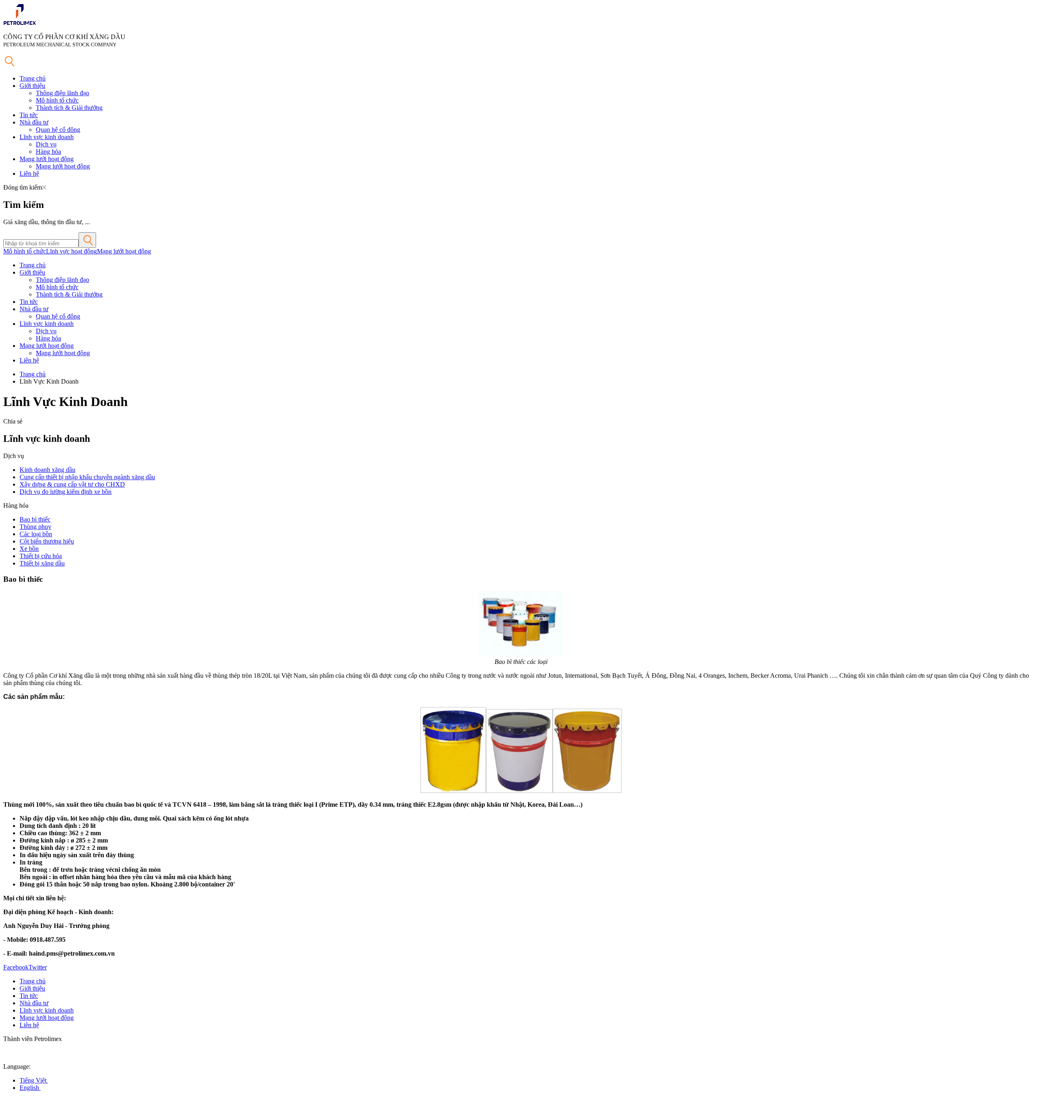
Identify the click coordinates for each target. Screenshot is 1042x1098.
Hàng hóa (48, 151)
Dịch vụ (46, 144)
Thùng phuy (35, 526)
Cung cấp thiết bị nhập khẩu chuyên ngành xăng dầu (87, 477)
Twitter (37, 967)
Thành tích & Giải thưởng (69, 107)
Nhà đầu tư (34, 122)
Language (16, 1066)
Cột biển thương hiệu (47, 541)
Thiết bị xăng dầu (42, 563)
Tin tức (29, 114)
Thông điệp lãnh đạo (62, 92)
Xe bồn (29, 548)
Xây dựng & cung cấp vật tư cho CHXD (72, 484)
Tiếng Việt (34, 1080)
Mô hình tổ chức (57, 100)
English (30, 1087)
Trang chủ (33, 78)
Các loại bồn (36, 533)
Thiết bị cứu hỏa (41, 555)
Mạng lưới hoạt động (47, 158)
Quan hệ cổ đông (58, 129)
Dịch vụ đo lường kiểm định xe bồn (66, 491)
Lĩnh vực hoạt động (71, 251)
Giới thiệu (32, 85)
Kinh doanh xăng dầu (47, 469)
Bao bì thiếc (35, 519)
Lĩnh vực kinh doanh (47, 136)
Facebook (15, 967)
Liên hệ (29, 173)
